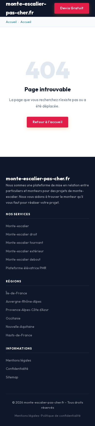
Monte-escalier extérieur (25, 251)
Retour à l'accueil (47, 122)
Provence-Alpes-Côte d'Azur (27, 310)
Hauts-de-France (19, 335)
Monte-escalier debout (23, 259)
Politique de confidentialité (61, 415)
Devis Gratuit (71, 8)
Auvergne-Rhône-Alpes (23, 301)
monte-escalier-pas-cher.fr (38, 178)
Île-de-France (16, 293)
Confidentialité (17, 368)
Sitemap (12, 377)
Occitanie (13, 318)
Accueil (11, 22)
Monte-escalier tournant (24, 242)
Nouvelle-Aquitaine (20, 326)
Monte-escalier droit (21, 234)
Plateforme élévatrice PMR (26, 268)
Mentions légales (18, 360)
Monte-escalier (17, 226)
